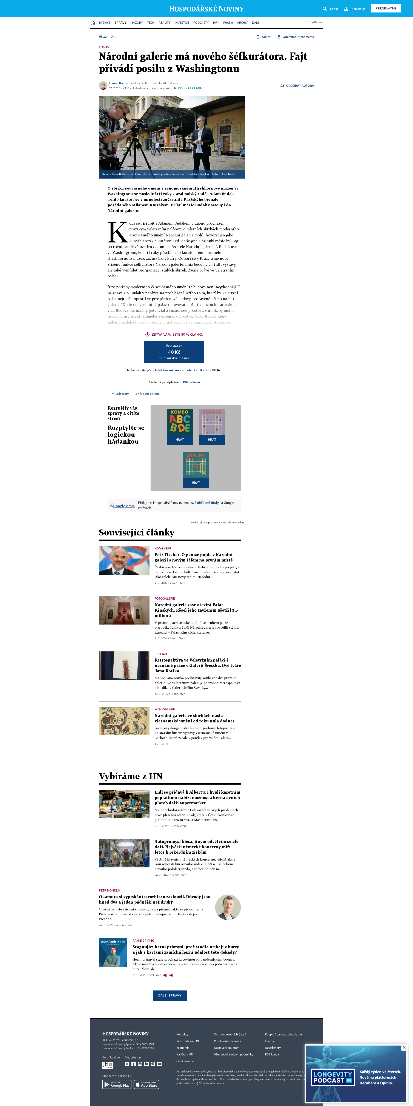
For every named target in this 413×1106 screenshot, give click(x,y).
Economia (182, 1047)
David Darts (227, 174)
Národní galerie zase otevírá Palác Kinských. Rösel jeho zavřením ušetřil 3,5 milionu (196, 610)
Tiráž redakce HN (187, 1041)
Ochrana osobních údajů (230, 1034)
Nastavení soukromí (227, 1047)
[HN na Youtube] (159, 1064)
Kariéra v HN (184, 1054)
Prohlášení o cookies (227, 1041)
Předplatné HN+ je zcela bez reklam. (224, 522)
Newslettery (273, 1047)
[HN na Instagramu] (140, 1064)
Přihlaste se (191, 382)
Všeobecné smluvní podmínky (233, 1054)
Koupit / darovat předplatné (283, 1034)
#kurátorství (120, 393)
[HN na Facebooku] (133, 1064)
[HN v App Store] (146, 1084)
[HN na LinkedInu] (146, 1064)
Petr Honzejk (109, 890)
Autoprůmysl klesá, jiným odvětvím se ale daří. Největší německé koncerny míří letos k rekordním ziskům (196, 847)
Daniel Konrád (119, 83)
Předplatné (386, 8)
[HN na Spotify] (153, 1064)
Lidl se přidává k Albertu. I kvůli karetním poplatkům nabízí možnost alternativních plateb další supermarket (197, 798)
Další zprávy (169, 995)
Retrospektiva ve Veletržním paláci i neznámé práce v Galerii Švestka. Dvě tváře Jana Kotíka (198, 666)
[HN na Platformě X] (127, 1064)
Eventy (269, 1041)
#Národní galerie (148, 393)
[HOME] (93, 23)
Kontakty (182, 1034)
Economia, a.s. (129, 1040)
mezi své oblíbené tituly (201, 502)
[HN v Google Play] (116, 1084)
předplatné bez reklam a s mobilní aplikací (177, 370)
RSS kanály (272, 1054)
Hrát (180, 439)
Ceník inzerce (185, 1061)
